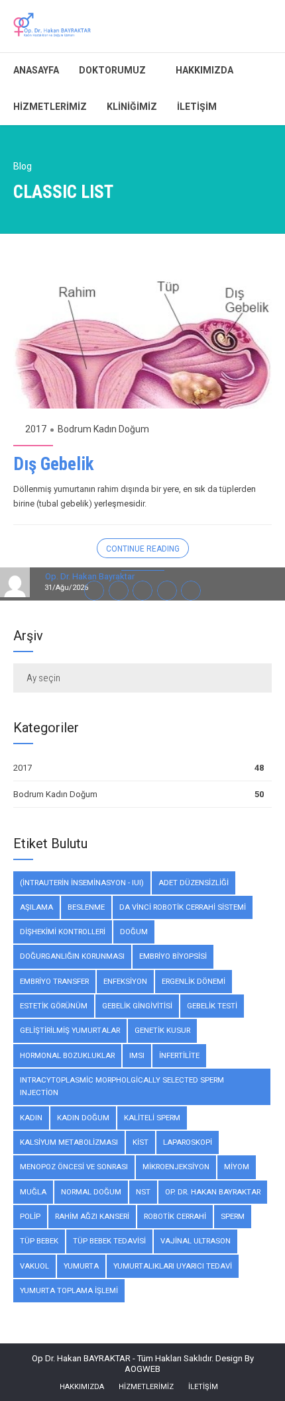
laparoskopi (187, 1142)
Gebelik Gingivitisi (137, 1005)
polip (30, 1216)
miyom (236, 1166)
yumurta (81, 1266)
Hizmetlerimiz (50, 106)
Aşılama (36, 907)
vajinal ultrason (195, 1240)
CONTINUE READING (143, 549)
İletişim (197, 106)
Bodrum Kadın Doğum (103, 429)
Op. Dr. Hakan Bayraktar (212, 1191)
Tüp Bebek (39, 1240)
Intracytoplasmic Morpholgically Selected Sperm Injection (122, 1086)
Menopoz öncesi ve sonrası (74, 1166)
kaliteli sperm (152, 1117)
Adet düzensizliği (193, 882)
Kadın (31, 1117)
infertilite (179, 1055)
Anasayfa (36, 70)
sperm (233, 1216)
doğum (134, 931)
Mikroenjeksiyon (175, 1166)
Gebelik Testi (212, 1005)
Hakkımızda (204, 70)
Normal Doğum (91, 1191)
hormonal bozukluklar (67, 1055)
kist (140, 1142)
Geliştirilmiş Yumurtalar (70, 1030)
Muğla (33, 1191)
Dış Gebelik (53, 464)
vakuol (34, 1266)
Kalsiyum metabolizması (69, 1142)
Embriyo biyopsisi (173, 956)
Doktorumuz (112, 70)
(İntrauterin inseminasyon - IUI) (82, 882)
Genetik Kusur (162, 1030)
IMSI (136, 1055)
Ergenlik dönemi (193, 981)
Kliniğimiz (132, 106)
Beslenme (86, 907)
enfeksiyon (125, 981)
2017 (35, 429)
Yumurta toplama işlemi (69, 1290)
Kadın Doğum (83, 1117)
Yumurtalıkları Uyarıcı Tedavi (172, 1266)
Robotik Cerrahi (175, 1216)
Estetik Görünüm (53, 1005)
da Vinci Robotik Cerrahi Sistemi (182, 907)
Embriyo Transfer (54, 981)
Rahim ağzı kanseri (92, 1216)
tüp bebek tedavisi (109, 1240)
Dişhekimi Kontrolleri (62, 931)
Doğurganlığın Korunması (72, 956)
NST (143, 1191)
